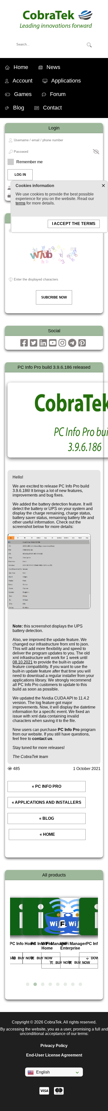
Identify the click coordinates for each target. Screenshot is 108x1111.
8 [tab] (80, 984)
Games (23, 94)
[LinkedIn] (43, 342)
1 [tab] (27, 984)
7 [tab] (72, 984)
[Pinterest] (82, 342)
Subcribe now (54, 297)
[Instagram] (62, 342)
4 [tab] (50, 984)
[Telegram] (72, 342)
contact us (42, 738)
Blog (18, 107)
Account (22, 81)
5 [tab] (57, 984)
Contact (52, 107)
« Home (47, 834)
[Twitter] (33, 342)
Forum (58, 94)
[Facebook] (24, 342)
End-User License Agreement (54, 1055)
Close (103, 185)
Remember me (29, 162)
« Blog (46, 818)
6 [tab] (65, 984)
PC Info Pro (69, 730)
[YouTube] (53, 342)
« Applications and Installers (46, 802)
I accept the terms (73, 224)
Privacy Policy (54, 1046)
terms (20, 203)
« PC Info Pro (46, 786)
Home (21, 67)
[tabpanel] (26, 931)
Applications (66, 81)
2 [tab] (35, 984)
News (53, 67)
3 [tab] (42, 984)
